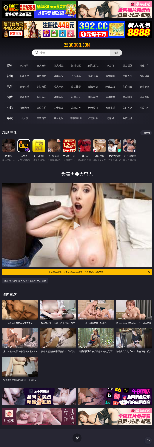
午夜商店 (41, 118)
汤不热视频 (76, 118)
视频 (10, 76)
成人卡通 (58, 86)
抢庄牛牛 (144, 65)
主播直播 (127, 76)
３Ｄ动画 (76, 76)
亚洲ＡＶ (24, 76)
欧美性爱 (76, 86)
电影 (10, 87)
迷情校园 (93, 107)
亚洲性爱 (24, 86)
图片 (10, 97)
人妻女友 (58, 107)
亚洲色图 (41, 97)
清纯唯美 (110, 97)
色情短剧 (127, 118)
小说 (10, 108)
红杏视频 (93, 118)
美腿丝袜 (93, 97)
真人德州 (41, 65)
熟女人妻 (93, 76)
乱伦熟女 (127, 86)
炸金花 (110, 65)
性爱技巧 (144, 107)
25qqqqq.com (77, 45)
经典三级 (110, 86)
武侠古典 (76, 107)
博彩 (10, 65)
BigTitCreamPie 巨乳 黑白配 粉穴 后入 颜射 (25, 280)
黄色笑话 (127, 107)
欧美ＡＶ (58, 76)
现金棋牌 (127, 65)
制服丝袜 (93, 86)
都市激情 (24, 107)
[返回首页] (148, 440)
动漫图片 (76, 97)
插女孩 (24, 118)
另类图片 (144, 97)
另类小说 (110, 107)
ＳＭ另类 (144, 76)
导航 (10, 118)
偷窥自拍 (24, 97)
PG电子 (24, 65)
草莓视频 (58, 118)
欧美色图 (58, 97)
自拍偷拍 (41, 76)
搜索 (116, 52)
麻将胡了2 (93, 65)
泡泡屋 (110, 118)
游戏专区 (76, 65)
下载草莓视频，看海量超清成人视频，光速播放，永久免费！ (77, 271)
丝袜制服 (110, 76)
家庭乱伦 (41, 107)
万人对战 (58, 65)
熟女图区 (127, 97)
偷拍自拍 (41, 86)
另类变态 (144, 86)
